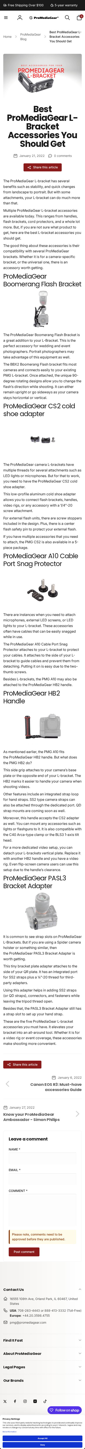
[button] (6, 17)
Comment (18, 1191)
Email (14, 1170)
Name (14, 1149)
